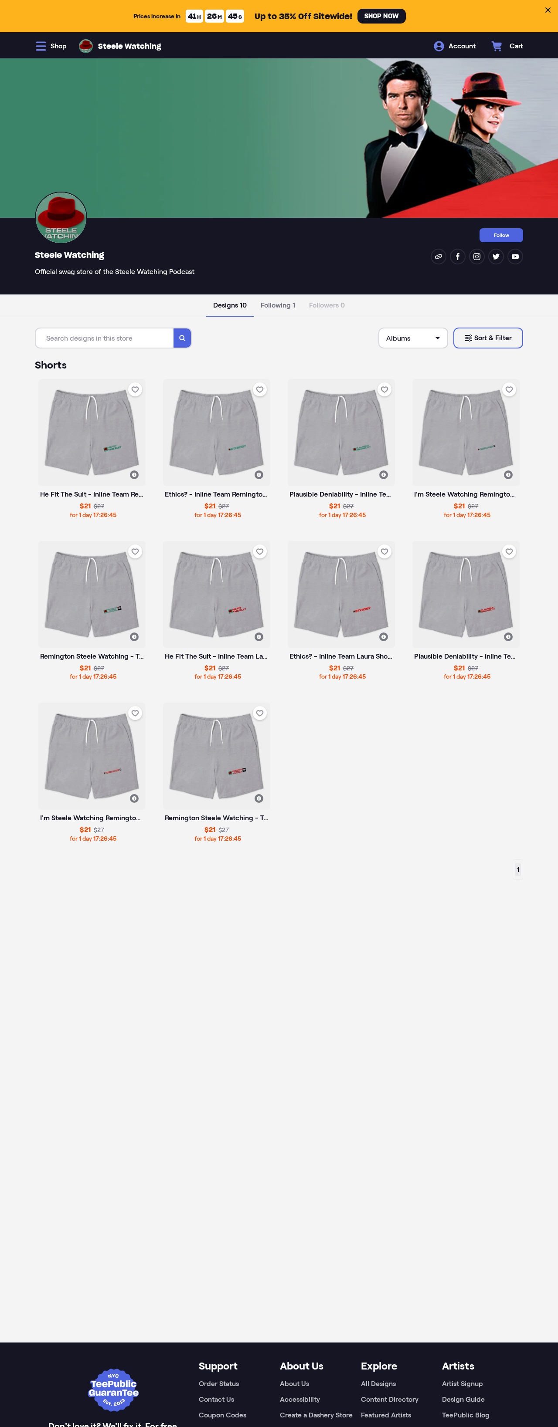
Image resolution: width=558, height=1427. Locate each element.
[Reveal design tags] (134, 474)
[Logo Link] (86, 46)
